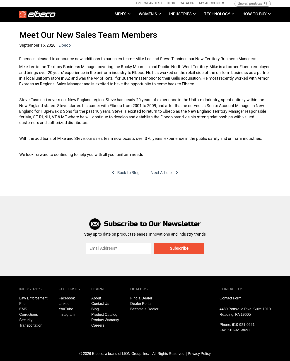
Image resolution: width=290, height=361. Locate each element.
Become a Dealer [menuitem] (144, 309)
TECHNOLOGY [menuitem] (217, 14)
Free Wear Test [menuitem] (149, 3)
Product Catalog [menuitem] (104, 314)
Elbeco (64, 45)
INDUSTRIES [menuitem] (180, 14)
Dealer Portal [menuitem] (141, 304)
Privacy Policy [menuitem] (199, 354)
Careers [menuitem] (97, 325)
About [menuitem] (96, 298)
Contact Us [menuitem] (100, 304)
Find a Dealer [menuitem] (141, 298)
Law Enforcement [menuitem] (33, 298)
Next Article (162, 172)
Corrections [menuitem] (28, 314)
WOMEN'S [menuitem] (148, 14)
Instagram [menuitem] (67, 314)
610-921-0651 (243, 325)
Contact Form (230, 298)
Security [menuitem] (25, 320)
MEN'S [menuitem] (120, 14)
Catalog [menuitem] (187, 3)
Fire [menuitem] (22, 304)
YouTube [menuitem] (66, 309)
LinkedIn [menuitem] (65, 304)
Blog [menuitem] (171, 3)
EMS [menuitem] (23, 309)
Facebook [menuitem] (67, 298)
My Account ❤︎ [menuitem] (212, 3)
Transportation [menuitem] (30, 325)
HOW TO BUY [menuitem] (254, 14)
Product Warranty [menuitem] (105, 320)
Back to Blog (128, 172)
